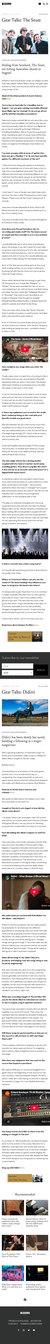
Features (6, 14)
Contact (13, 1324)
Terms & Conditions (31, 1324)
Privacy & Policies (18, 1321)
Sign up (41, 670)
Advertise (36, 1321)
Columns (16, 14)
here (36, 625)
